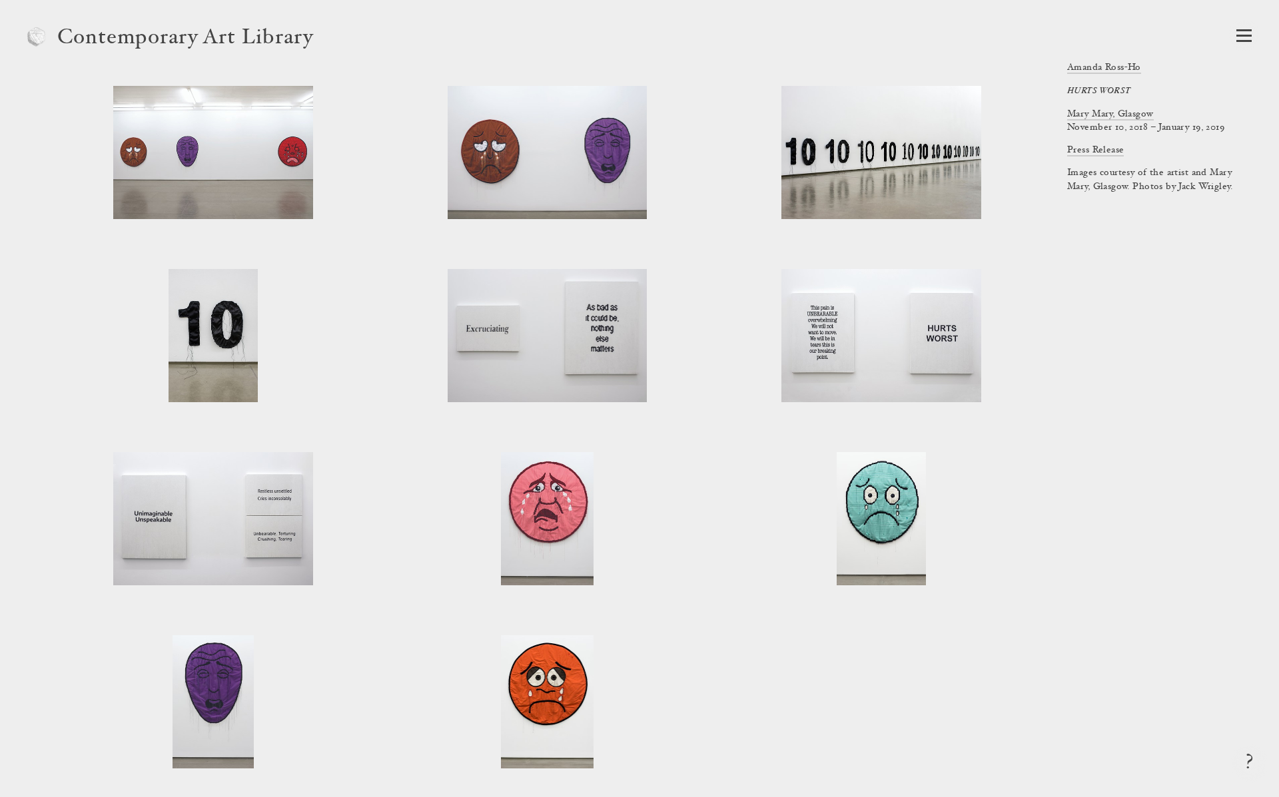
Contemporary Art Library (185, 38)
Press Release (1095, 150)
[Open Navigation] (1244, 36)
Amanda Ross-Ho (1104, 68)
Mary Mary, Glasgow (1110, 114)
